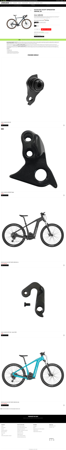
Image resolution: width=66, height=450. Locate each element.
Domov (2, 6)
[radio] (35, 26)
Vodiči (2, 434)
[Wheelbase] (5, 2)
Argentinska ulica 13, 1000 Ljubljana (33, 0)
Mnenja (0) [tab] (45, 39)
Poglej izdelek (64, 125)
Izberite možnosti (5, 265)
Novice (34, 427)
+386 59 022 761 (13, 0)
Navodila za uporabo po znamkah (22, 430)
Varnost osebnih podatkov (21, 435)
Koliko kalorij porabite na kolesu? (6, 435)
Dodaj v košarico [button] (5, 125)
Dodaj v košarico (47, 29)
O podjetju (35, 426)
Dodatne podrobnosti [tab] (36, 39)
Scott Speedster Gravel (10, 46)
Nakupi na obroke (20, 431)
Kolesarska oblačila (4, 430)
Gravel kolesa (9, 6)
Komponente (3, 427)
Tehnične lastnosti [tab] (25, 39)
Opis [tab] (19, 39)
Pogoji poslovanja (20, 434)
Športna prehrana (4, 431)
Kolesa (6, 6)
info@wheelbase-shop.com (37, 431)
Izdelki (4, 6)
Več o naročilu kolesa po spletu (39, 36)
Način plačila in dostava (21, 426)
